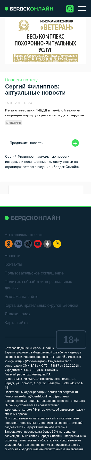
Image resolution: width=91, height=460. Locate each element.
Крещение (13, 122)
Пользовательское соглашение (34, 273)
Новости (13, 255)
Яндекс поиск (17, 314)
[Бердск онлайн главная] (32, 218)
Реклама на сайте (21, 296)
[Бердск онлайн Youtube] (38, 244)
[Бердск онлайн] (29, 8)
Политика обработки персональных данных (38, 284)
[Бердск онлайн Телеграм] (28, 244)
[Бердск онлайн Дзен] (47, 244)
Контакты (13, 264)
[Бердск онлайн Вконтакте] (18, 244)
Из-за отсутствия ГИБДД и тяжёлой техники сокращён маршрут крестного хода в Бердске (44, 112)
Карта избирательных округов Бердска (41, 305)
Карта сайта (16, 322)
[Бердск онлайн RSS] (57, 244)
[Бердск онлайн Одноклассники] (9, 244)
